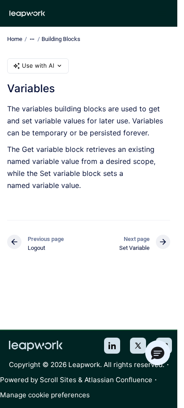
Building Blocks (61, 39)
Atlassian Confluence (118, 379)
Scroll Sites (58, 379)
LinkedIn (112, 346)
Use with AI (38, 65)
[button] (157, 352)
